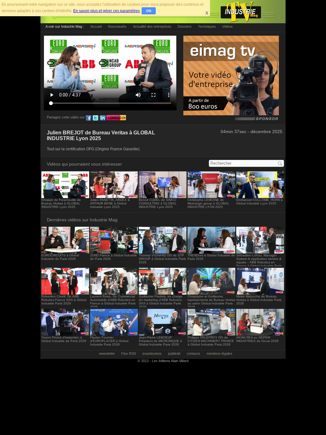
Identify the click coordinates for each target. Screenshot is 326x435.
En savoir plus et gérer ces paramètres (106, 11)
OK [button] (149, 11)
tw (95, 118)
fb (88, 118)
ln (102, 118)
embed (116, 118)
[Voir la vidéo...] (65, 196)
